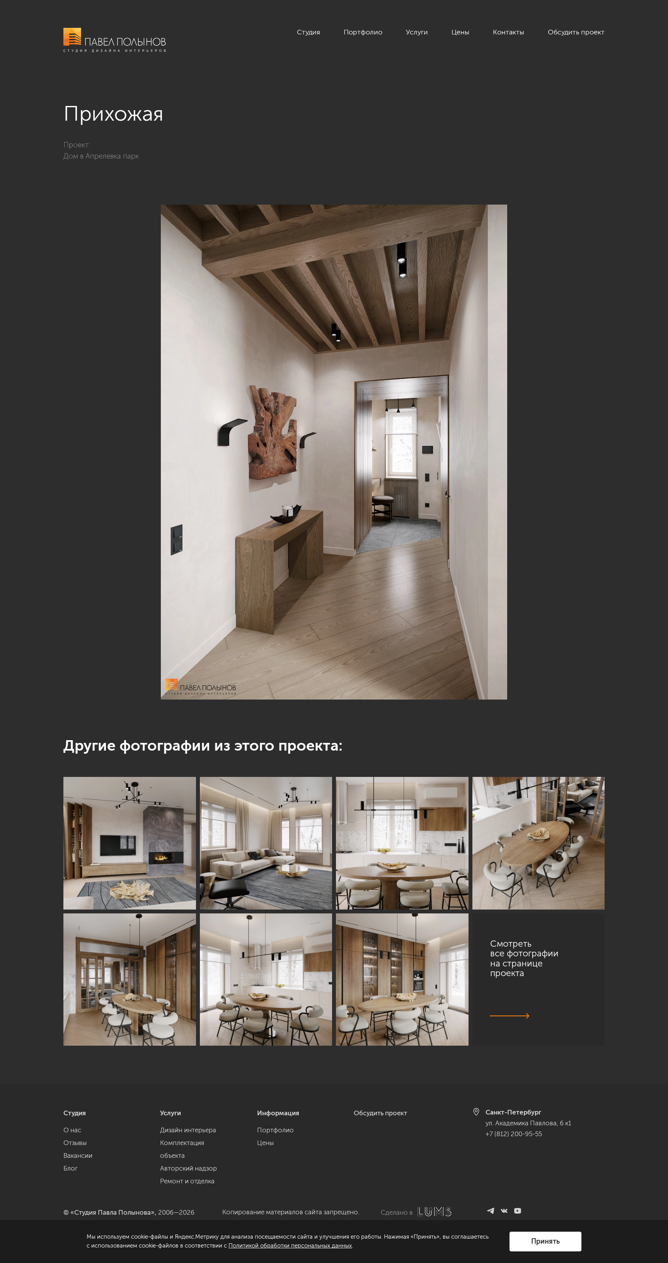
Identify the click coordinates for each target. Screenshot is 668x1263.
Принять (545, 1241)
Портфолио (363, 32)
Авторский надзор (188, 1168)
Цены (460, 32)
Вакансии (77, 1155)
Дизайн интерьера (188, 1130)
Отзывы (75, 1143)
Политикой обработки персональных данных (290, 1245)
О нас (72, 1130)
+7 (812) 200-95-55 (514, 1134)
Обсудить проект (576, 32)
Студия (308, 32)
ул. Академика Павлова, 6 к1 (528, 1123)
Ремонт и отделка (187, 1181)
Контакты (508, 32)
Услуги (417, 32)
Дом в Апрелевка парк (101, 156)
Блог (70, 1168)
